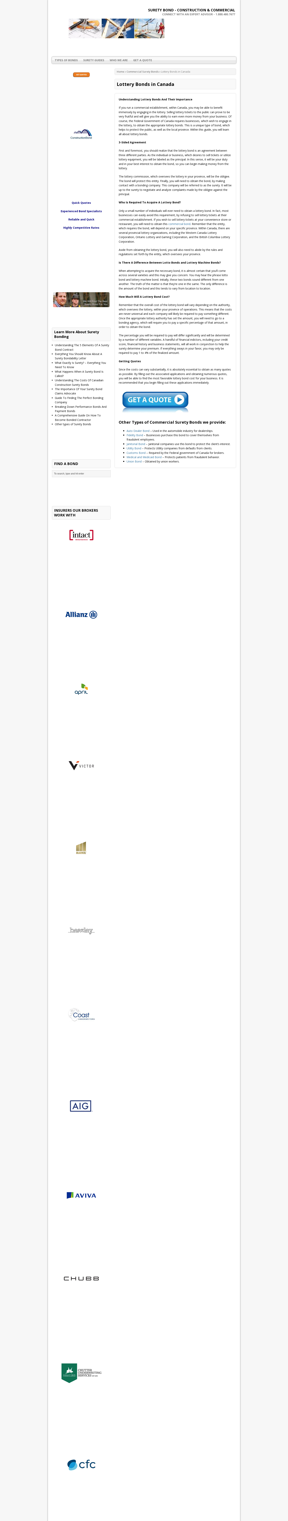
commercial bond (179, 224)
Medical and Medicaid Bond (144, 457)
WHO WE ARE (119, 60)
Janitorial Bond (136, 444)
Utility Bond (134, 448)
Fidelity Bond (135, 435)
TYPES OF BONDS (66, 60)
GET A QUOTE (142, 60)
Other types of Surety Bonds (73, 424)
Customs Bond (136, 453)
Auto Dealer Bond (138, 431)
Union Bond (134, 461)
